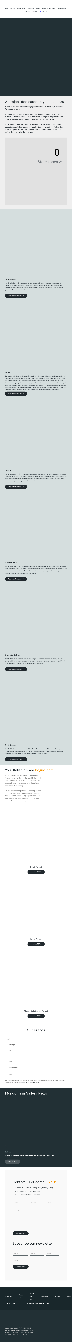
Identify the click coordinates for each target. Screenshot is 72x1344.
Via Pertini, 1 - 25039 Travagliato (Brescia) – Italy (34, 1188)
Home (6, 9)
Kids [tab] (9, 1050)
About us (12, 9)
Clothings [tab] (11, 1044)
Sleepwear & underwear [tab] (13, 1068)
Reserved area (61, 9)
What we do (21, 9)
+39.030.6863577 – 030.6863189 (27, 1191)
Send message (20, 1233)
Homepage (8, 1296)
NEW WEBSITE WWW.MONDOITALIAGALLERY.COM (29, 1155)
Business (8, 1152)
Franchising (30, 9)
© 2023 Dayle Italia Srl (11, 1328)
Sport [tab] (10, 1074)
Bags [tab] (9, 1056)
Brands (38, 9)
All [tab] (8, 1039)
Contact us (51, 9)
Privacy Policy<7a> (22, 1335)
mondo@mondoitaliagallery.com (27, 1195)
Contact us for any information (29, 1082)
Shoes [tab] (10, 1061)
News (44, 9)
